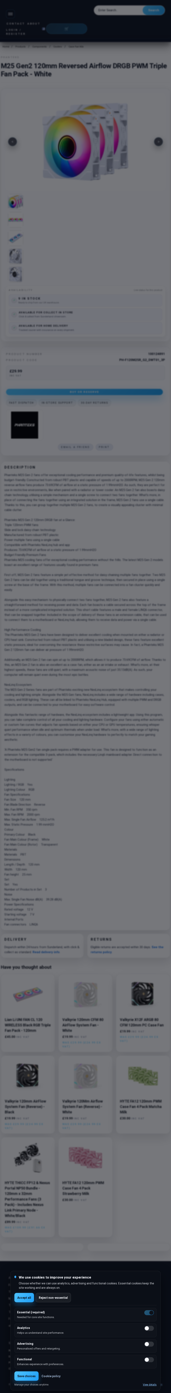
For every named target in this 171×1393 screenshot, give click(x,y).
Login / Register (16, 31)
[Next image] (158, 141)
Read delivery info (46, 952)
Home (6, 46)
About (33, 23)
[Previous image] (12, 141)
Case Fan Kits (76, 46)
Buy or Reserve (84, 391)
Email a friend (75, 447)
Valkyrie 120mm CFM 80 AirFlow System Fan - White (82, 1025)
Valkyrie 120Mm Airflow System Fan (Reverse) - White (82, 1106)
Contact (15, 23)
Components (39, 46)
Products (20, 46)
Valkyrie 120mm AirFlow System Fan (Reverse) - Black (25, 1106)
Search (153, 10)
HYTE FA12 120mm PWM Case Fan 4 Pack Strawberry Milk (83, 1188)
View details (150, 1384)
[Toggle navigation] (10, 14)
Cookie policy (50, 1376)
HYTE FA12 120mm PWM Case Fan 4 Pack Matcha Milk (141, 1106)
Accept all (24, 1297)
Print (104, 447)
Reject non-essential (53, 1297)
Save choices (26, 1376)
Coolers (57, 46)
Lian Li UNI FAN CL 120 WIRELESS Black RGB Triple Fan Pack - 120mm (28, 1025)
